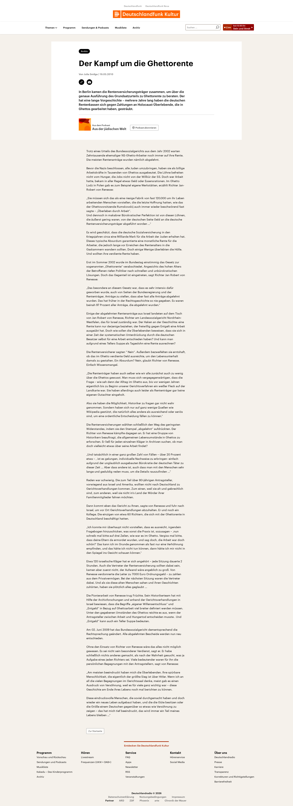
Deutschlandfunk (133, 6)
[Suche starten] (217, 27)
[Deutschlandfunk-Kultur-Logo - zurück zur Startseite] (146, 14)
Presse (218, 762)
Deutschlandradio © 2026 (146, 793)
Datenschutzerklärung (121, 796)
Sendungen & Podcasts (95, 27)
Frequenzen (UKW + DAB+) (96, 762)
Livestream (87, 757)
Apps (128, 762)
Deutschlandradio (224, 757)
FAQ (127, 757)
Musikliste (121, 27)
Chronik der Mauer (175, 800)
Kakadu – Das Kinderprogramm (54, 771)
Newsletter (131, 766)
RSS (127, 771)
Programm (69, 27)
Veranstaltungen (135, 776)
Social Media (177, 762)
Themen (50, 27)
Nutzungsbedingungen (152, 796)
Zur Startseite (95, 731)
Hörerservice (177, 757)
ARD (121, 800)
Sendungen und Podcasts (51, 762)
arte (157, 800)
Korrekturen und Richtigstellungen (234, 776)
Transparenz (221, 771)
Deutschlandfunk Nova (157, 6)
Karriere (218, 766)
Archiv (136, 27)
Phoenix (144, 800)
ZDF (132, 800)
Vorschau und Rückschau (51, 757)
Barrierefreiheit (223, 781)
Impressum (178, 796)
